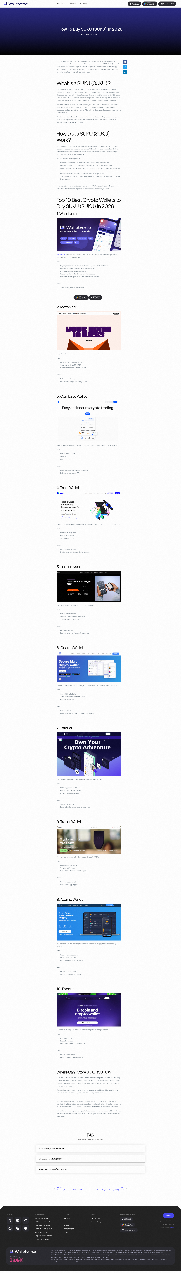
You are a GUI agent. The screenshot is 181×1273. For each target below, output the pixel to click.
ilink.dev (172, 1228)
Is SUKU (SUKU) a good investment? (52, 1149)
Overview (61, 4)
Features (72, 4)
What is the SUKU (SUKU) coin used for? (53, 1169)
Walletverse (61, 255)
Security (83, 4)
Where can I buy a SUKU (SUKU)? (50, 1159)
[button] (125, 62)
